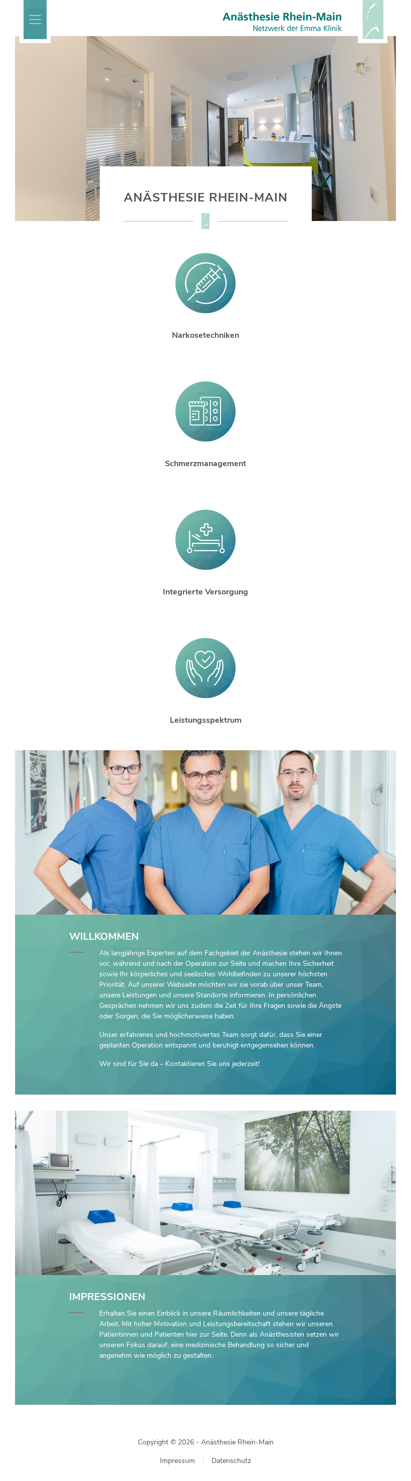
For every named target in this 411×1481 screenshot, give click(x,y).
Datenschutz (231, 1460)
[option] (205, 128)
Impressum (177, 1460)
